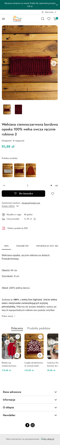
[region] (19, 170)
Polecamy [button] (17, 328)
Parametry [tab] (22, 246)
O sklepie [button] (8, 407)
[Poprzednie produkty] (7, 342)
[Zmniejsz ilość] (4, 185)
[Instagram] (33, 425)
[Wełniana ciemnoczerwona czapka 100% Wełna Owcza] (31, 170)
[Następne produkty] (52, 342)
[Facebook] (27, 425)
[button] (53, 63)
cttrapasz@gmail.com (31, 203)
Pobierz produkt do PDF (18, 228)
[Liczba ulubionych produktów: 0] (48, 18)
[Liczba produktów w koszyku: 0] (55, 18)
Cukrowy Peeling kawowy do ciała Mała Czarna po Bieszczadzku (31, 364)
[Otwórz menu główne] (3, 18)
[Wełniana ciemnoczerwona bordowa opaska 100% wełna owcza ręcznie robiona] (19, 170)
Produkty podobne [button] (38, 328)
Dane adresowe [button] (12, 392)
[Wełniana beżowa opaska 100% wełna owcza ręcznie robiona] (7, 170)
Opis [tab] (6, 246)
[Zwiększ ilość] (51, 185)
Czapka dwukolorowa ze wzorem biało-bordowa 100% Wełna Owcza (11, 364)
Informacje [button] (9, 400)
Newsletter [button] (9, 415)
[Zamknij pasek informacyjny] (57, 5)
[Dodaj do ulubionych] (52, 193)
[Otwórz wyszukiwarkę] (42, 18)
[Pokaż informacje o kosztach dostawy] (34, 219)
